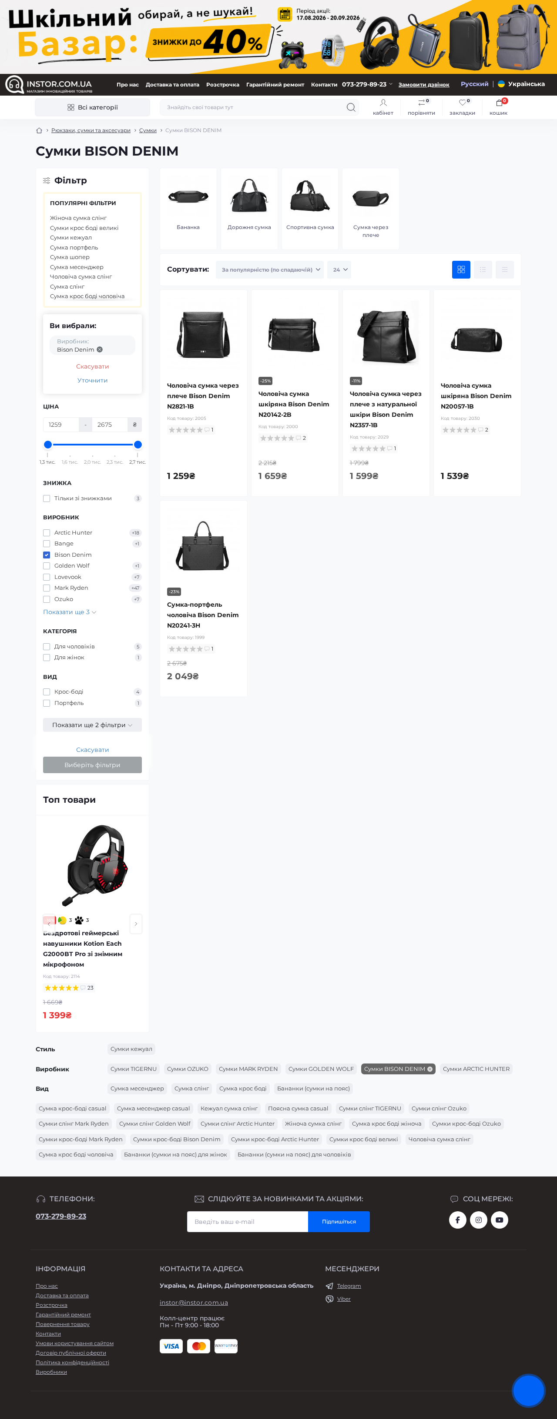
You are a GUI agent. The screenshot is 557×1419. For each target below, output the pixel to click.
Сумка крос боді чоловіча (87, 295)
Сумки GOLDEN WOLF (321, 1068)
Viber (344, 1299)
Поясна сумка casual (298, 1108)
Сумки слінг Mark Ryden (74, 1123)
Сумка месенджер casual (153, 1108)
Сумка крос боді (243, 1088)
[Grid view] (461, 270)
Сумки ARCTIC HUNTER (476, 1068)
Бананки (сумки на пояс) (313, 1088)
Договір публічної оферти (71, 1352)
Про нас (128, 84)
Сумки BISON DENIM (394, 1068)
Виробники (51, 1372)
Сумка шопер (70, 256)
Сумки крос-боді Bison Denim (177, 1139)
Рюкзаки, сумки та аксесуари (91, 130)
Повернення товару (63, 1324)
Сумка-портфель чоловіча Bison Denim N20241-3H (203, 615)
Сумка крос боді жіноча (387, 1123)
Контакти (324, 84)
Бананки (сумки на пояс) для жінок (175, 1154)
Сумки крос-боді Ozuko (466, 1123)
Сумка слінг (67, 286)
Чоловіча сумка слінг (81, 276)
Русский (475, 84)
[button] (49, 924)
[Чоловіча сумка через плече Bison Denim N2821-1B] (203, 333)
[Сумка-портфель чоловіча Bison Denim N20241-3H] (203, 544)
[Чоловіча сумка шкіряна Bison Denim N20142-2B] (295, 333)
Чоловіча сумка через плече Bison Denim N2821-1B (203, 396)
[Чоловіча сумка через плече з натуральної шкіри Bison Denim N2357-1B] (386, 333)
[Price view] (505, 270)
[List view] (483, 270)
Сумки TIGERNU (134, 1068)
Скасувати (92, 366)
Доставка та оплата (172, 84)
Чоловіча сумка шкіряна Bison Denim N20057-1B (476, 396)
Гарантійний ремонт (275, 84)
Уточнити (92, 380)
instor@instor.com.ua (194, 1302)
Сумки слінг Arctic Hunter (238, 1123)
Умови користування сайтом (75, 1343)
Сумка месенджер (77, 266)
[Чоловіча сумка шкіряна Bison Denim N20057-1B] (477, 333)
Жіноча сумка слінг (78, 217)
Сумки (148, 130)
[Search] (351, 107)
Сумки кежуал (71, 237)
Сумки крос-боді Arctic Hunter (275, 1139)
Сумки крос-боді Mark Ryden (81, 1139)
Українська (526, 84)
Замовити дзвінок (424, 84)
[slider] (48, 444)
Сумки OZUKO (187, 1068)
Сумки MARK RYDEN (248, 1068)
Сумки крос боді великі (84, 227)
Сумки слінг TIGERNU (370, 1108)
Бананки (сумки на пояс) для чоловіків (294, 1154)
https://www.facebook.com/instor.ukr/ (457, 1220)
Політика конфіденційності (72, 1362)
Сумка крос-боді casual (73, 1108)
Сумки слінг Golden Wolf (154, 1123)
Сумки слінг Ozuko (439, 1108)
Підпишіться (339, 1221)
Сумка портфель (74, 247)
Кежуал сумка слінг (229, 1108)
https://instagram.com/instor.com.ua (478, 1220)
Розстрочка (222, 84)
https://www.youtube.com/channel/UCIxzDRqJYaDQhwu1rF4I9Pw (499, 1220)
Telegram (349, 1286)
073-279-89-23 (61, 1216)
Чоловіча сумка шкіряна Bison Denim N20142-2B (293, 404)
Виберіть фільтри (92, 765)
